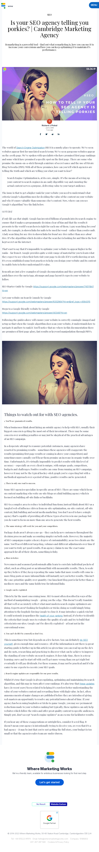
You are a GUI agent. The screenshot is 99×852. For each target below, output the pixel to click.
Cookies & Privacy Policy (58, 842)
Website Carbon (58, 804)
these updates (87, 683)
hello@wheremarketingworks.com (53, 839)
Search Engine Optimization (30, 147)
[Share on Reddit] (53, 134)
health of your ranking (51, 615)
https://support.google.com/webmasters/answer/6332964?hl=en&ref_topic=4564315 (46, 301)
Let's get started (50, 782)
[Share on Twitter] (46, 134)
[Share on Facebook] (40, 134)
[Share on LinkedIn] (59, 134)
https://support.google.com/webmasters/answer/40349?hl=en (34, 312)
